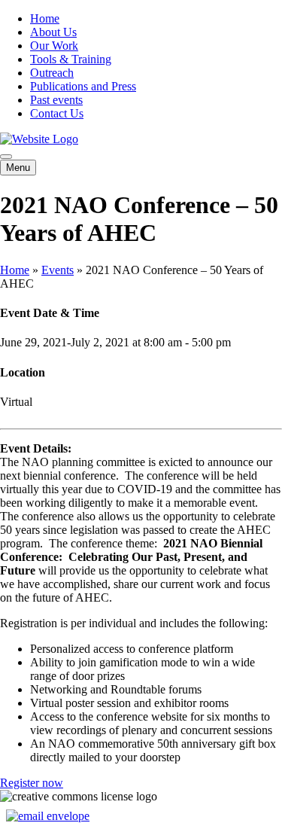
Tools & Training (70, 59)
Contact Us (56, 113)
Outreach (52, 72)
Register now (31, 782)
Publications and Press (83, 86)
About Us (53, 32)
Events (57, 270)
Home (44, 18)
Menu (18, 167)
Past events (56, 99)
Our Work (54, 45)
